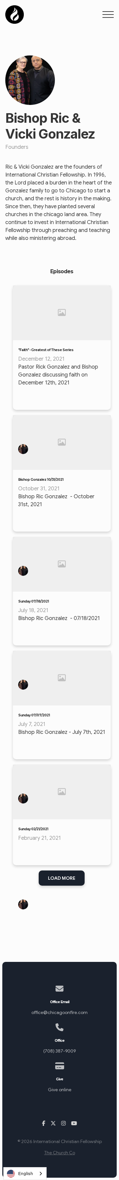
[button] (108, 14)
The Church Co (59, 1153)
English (25, 1173)
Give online (59, 1090)
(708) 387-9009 (59, 1051)
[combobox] (25, 1173)
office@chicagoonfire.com (59, 1012)
